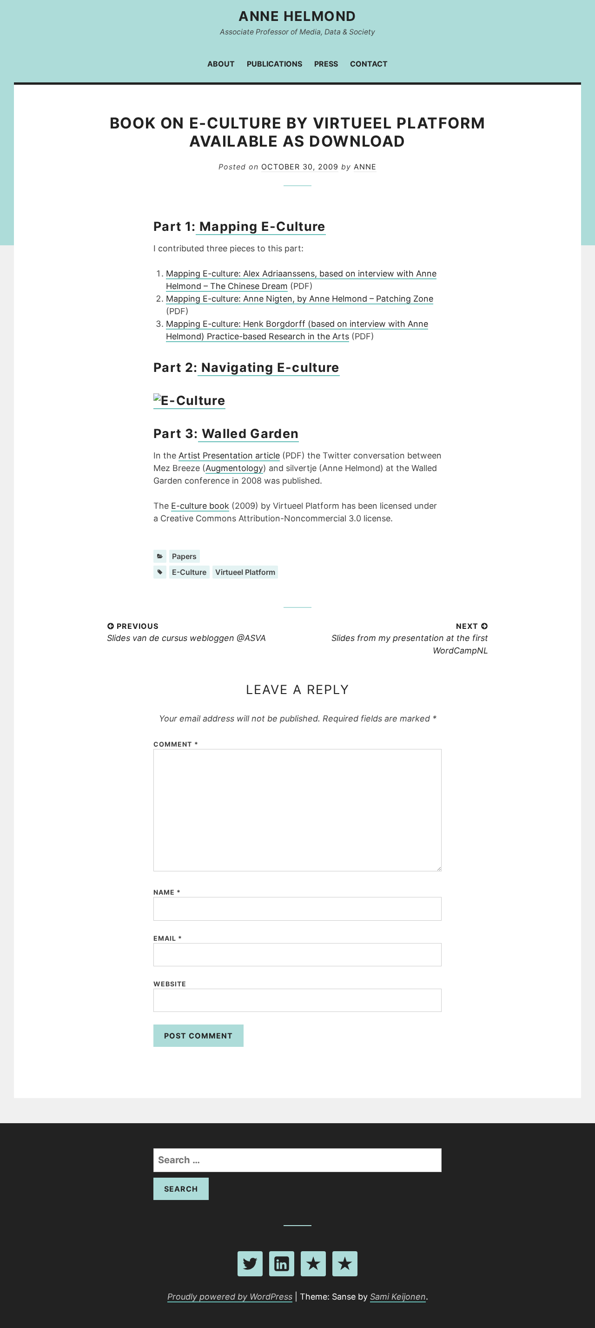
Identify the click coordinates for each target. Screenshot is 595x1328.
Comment (175, 744)
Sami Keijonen (398, 1296)
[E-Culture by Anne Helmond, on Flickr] (189, 401)
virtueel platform (245, 572)
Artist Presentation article (229, 455)
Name (167, 892)
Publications (274, 63)
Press (326, 63)
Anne (365, 166)
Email (168, 938)
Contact (369, 63)
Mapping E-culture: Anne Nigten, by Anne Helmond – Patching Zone (299, 298)
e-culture (189, 572)
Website (170, 984)
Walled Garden (248, 433)
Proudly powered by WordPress (229, 1296)
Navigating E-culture (268, 367)
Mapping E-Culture (260, 226)
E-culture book (200, 506)
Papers (184, 556)
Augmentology (234, 468)
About (221, 63)
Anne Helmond (297, 16)
